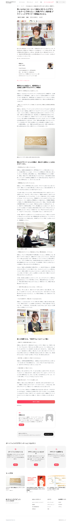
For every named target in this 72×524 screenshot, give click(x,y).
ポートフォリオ (22, 2)
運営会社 (34, 509)
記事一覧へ (21, 424)
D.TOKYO (60, 504)
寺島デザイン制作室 (21, 17)
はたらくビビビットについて (37, 502)
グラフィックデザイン (34, 17)
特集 (41, 2)
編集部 (33, 504)
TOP (18, 6)
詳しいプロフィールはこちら (23, 80)
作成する (15, 464)
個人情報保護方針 (35, 506)
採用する (56, 464)
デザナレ (60, 506)
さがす (36, 464)
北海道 (27, 17)
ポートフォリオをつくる (48, 2)
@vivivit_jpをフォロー (48, 434)
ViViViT (59, 502)
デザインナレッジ (30, 2)
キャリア (36, 2)
